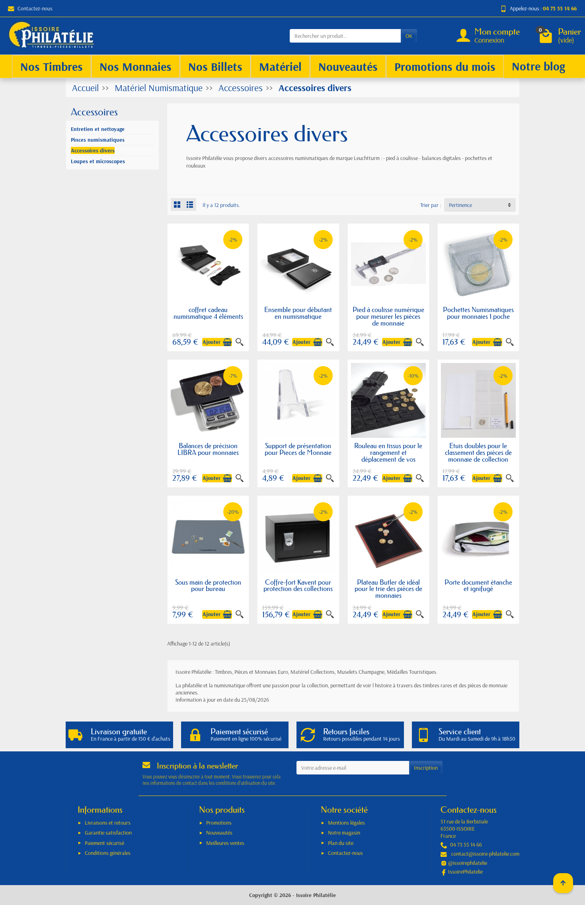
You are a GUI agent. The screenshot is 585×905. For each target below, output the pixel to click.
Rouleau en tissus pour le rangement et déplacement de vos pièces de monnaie (388, 455)
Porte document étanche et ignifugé (478, 585)
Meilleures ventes (225, 842)
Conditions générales (108, 852)
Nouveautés (219, 832)
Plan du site (340, 842)
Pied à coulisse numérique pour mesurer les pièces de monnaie (388, 316)
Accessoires (94, 112)
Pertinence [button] (460, 205)
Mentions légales (346, 822)
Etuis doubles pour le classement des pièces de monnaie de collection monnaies (478, 455)
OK (409, 35)
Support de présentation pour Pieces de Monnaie (298, 448)
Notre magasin (344, 832)
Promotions (219, 822)
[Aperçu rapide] (239, 342)
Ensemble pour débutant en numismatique (298, 312)
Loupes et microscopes (98, 161)
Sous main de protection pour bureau (208, 585)
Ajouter (211, 341)
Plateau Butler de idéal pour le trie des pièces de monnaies (388, 589)
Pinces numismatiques (98, 139)
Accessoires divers (93, 150)
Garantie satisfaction (108, 832)
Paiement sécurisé (104, 842)
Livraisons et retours (108, 822)
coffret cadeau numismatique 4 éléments (208, 312)
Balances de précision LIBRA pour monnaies (208, 448)
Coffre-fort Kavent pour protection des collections (298, 585)
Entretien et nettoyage (98, 129)
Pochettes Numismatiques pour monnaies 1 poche (478, 312)
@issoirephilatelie (467, 862)
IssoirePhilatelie (465, 871)
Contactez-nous (35, 8)
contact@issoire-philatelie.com (485, 853)
